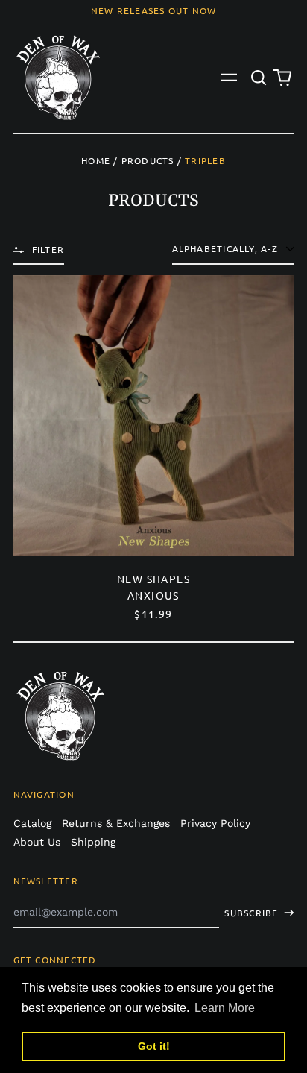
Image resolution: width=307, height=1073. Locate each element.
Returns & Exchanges (116, 823)
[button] (259, 77)
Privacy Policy (215, 823)
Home (95, 160)
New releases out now (154, 10)
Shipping (93, 842)
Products (147, 160)
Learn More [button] (224, 1007)
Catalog (32, 823)
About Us (36, 842)
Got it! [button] (154, 1046)
